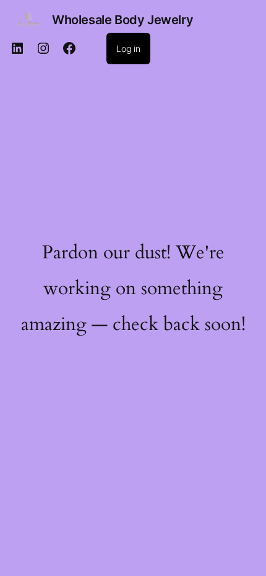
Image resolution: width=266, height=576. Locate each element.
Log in (128, 48)
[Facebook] (69, 48)
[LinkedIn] (17, 48)
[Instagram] (43, 48)
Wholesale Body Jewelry (122, 19)
